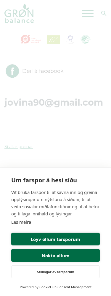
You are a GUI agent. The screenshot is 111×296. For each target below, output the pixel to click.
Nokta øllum (56, 256)
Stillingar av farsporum (55, 272)
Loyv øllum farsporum (55, 239)
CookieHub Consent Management (65, 287)
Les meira (21, 222)
